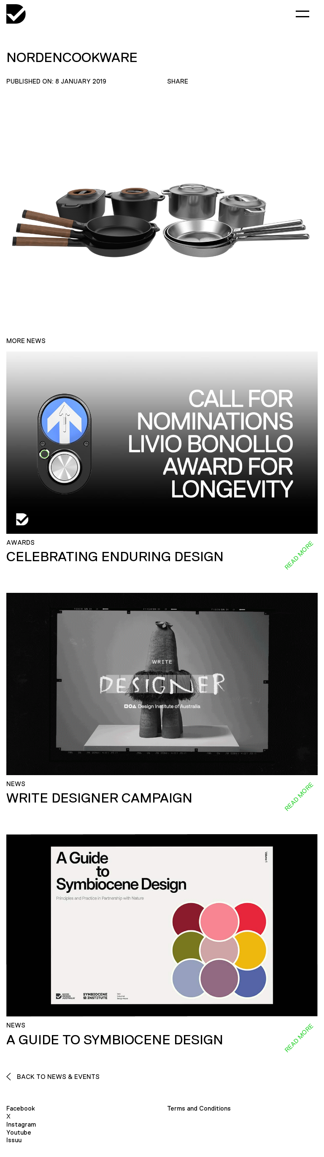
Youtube (18, 1132)
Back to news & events (57, 1076)
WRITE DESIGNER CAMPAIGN (99, 798)
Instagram (21, 1124)
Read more (298, 554)
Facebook (20, 1108)
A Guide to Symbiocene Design (114, 1039)
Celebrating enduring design (115, 556)
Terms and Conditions (199, 1108)
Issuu (14, 1139)
